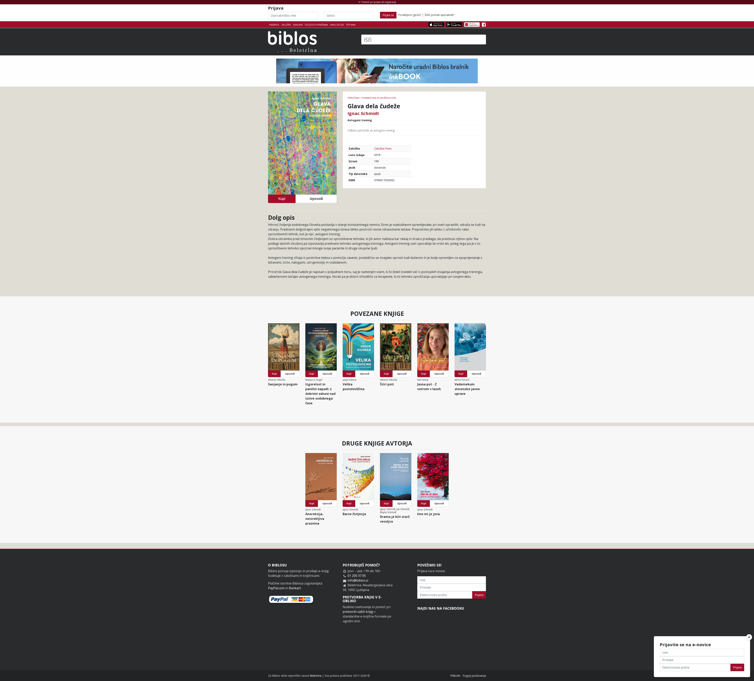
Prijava (479, 595)
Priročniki (354, 97)
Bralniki (298, 24)
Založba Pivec (383, 148)
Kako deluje (337, 24)
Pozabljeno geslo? (409, 15)
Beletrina (315, 675)
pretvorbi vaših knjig (358, 611)
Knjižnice (274, 24)
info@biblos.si (358, 580)
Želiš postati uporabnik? (439, 15)
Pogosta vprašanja (316, 24)
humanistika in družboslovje (378, 97)
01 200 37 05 (357, 575)
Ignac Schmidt (363, 113)
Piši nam (350, 24)
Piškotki (455, 675)
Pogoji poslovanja (474, 675)
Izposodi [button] (316, 198)
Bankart (295, 588)
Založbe (286, 24)
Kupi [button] (281, 198)
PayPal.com (276, 588)
